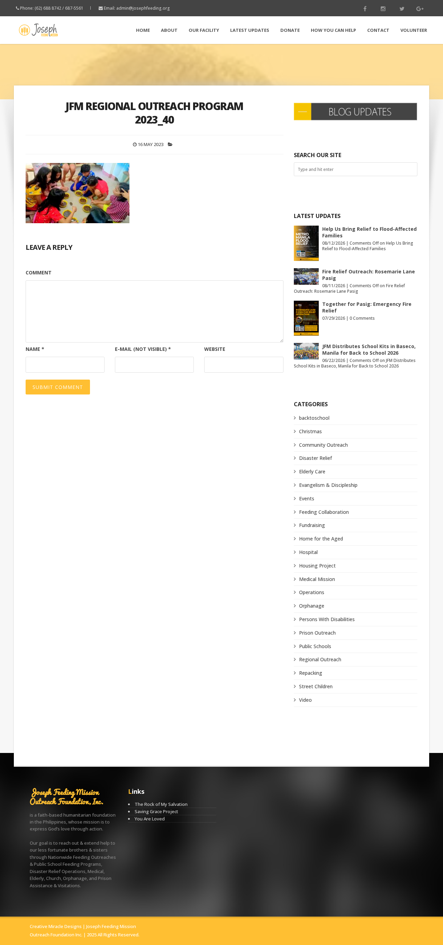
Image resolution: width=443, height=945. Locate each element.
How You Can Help (333, 30)
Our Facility (204, 30)
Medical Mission (317, 579)
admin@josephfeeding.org (143, 8)
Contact (378, 30)
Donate (290, 30)
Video (305, 700)
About (169, 30)
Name (35, 349)
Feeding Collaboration (324, 512)
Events (306, 498)
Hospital (308, 552)
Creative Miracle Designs (56, 926)
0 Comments (362, 318)
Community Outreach (323, 445)
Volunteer (413, 30)
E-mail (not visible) (143, 349)
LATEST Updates (249, 30)
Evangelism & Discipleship (328, 485)
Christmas (310, 431)
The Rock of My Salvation (161, 804)
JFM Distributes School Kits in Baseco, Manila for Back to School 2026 (369, 349)
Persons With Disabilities (327, 619)
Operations (311, 592)
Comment (39, 272)
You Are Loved (150, 819)
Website (214, 349)
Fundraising (312, 525)
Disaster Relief (315, 458)
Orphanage (311, 605)
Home (143, 30)
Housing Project (317, 565)
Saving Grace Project (156, 811)
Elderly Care (312, 471)
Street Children (316, 686)
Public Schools (315, 646)
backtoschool (314, 418)
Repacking (310, 673)
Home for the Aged (321, 538)
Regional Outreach (320, 659)
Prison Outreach (317, 632)
